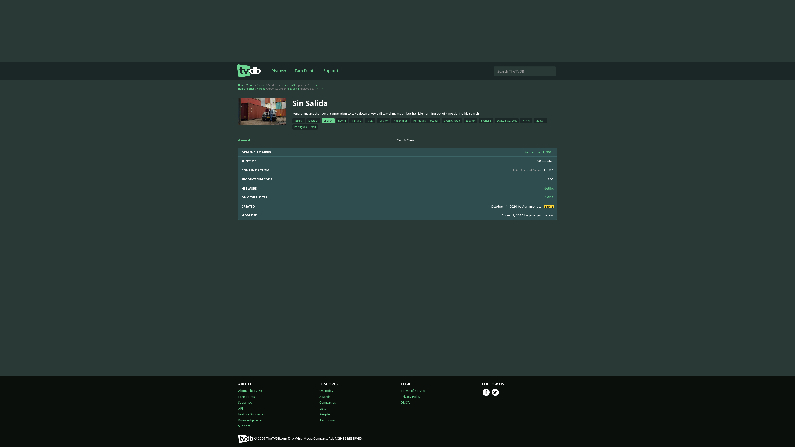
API (240, 408)
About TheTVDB (250, 390)
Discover (279, 70)
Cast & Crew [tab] (405, 140)
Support (331, 70)
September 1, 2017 (539, 152)
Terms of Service (413, 390)
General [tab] (244, 140)
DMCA (405, 402)
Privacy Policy (410, 396)
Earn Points (305, 70)
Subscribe (245, 402)
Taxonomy (327, 420)
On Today (326, 390)
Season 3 (289, 85)
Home (241, 85)
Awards (324, 396)
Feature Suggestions (253, 414)
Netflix (549, 188)
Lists (322, 408)
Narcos (261, 85)
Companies (327, 402)
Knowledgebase (250, 420)
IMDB (549, 197)
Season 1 (293, 88)
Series (251, 85)
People (324, 414)
